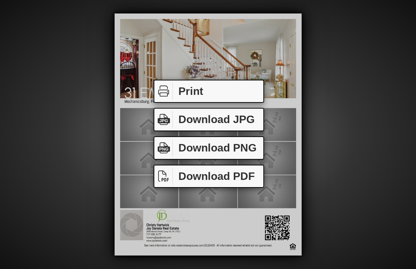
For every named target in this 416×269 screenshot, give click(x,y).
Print (190, 91)
